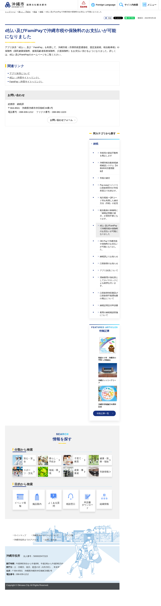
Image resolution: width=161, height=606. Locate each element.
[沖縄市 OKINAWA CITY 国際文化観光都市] (28, 5)
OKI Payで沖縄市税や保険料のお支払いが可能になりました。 (109, 245)
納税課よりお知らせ (109, 256)
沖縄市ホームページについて (46, 535)
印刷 (109, 18)
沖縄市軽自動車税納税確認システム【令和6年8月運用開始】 (109, 167)
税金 (35, 12)
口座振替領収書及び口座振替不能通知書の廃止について (109, 296)
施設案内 (37, 504)
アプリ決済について (19, 73)
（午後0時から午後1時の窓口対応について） (83, 564)
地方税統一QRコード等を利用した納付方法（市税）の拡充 (109, 200)
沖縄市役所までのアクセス (26, 540)
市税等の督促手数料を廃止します (109, 154)
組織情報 (104, 504)
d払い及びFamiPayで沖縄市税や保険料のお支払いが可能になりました (109, 230)
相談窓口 (70, 504)
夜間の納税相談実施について (109, 313)
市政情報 (104, 471)
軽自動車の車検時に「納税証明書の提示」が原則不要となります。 (109, 214)
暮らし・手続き (24, 12)
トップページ (10, 12)
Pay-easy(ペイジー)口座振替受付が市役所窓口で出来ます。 (109, 188)
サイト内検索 (131, 5)
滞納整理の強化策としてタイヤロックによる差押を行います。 (109, 281)
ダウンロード (87, 505)
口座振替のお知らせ (109, 263)
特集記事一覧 (103, 413)
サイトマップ (20, 535)
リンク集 (69, 535)
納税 (41, 12)
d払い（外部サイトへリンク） (24, 77)
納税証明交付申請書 (109, 305)
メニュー (151, 5)
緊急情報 (83, 7)
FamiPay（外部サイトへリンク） (26, 81)
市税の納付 (105, 178)
